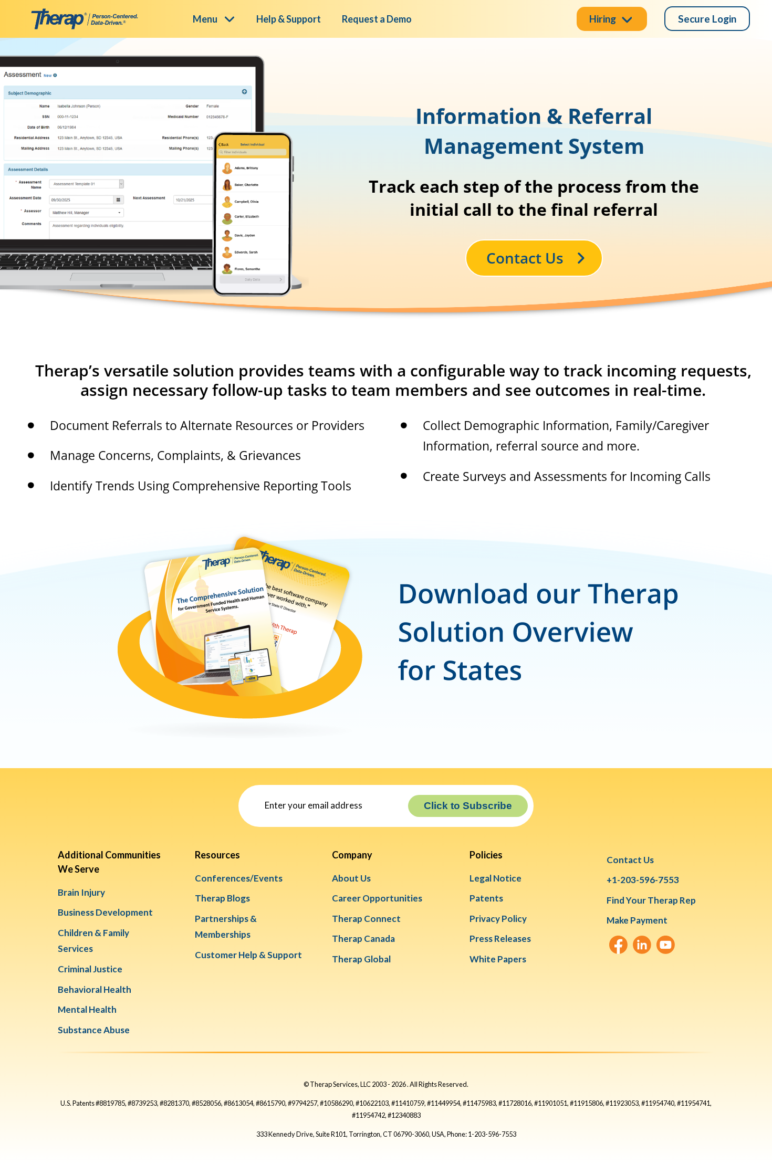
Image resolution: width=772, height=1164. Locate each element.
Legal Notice (495, 878)
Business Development (105, 912)
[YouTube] (665, 945)
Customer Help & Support (248, 954)
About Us (351, 878)
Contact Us (630, 859)
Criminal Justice (90, 968)
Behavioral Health (94, 989)
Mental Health (87, 1009)
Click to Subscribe (468, 805)
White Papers (498, 958)
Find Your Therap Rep (651, 900)
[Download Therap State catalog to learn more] (393, 515)
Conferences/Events (239, 878)
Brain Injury (81, 892)
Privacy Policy (498, 918)
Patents (486, 898)
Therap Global (361, 958)
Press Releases (500, 938)
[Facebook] (618, 945)
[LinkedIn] (642, 945)
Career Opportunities (377, 898)
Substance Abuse (94, 1029)
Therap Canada (363, 938)
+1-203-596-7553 (643, 879)
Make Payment (637, 920)
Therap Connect (366, 918)
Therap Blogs (222, 898)
